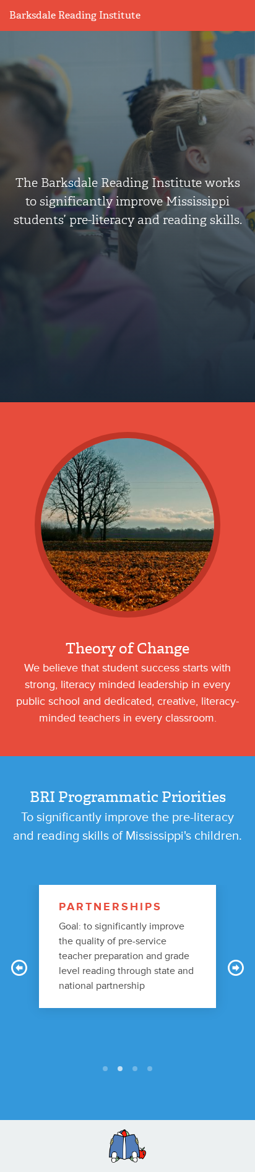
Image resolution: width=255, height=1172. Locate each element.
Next (236, 968)
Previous (19, 968)
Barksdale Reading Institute (74, 15)
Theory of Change (127, 648)
